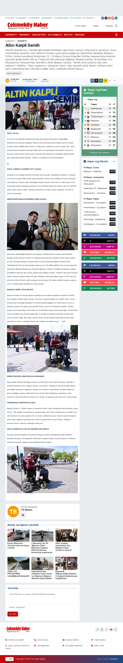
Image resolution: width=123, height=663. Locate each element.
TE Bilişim (114, 659)
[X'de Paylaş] (96, 81)
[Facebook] (97, 630)
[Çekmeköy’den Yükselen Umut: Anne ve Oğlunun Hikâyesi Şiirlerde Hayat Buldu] (42, 563)
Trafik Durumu (100, 640)
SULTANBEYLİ (55, 35)
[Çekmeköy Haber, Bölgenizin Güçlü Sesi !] (27, 26)
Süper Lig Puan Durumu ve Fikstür (17, 647)
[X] (102, 630)
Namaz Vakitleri (72, 640)
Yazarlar (109, 26)
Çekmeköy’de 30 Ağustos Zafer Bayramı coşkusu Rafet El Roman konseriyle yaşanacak (41, 548)
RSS (10, 659)
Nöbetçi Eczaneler (16, 640)
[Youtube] (111, 630)
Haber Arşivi (99, 646)
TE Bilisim (26, 510)
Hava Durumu (42, 640)
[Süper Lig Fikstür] (114, 161)
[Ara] (116, 26)
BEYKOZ (68, 35)
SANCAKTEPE (39, 35)
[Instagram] (106, 630)
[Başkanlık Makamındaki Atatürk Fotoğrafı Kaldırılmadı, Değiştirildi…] (66, 563)
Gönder (12, 614)
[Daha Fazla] (106, 81)
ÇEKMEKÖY (11, 35)
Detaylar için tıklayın (99, 153)
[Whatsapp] (116, 630)
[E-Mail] (23, 515)
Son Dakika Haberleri (73, 646)
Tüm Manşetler (43, 646)
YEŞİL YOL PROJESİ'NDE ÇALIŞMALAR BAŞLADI (18, 574)
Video (96, 26)
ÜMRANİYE (24, 35)
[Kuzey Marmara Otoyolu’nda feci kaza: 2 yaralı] (18, 535)
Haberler (9, 41)
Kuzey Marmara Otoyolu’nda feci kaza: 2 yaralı (18, 545)
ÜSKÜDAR (79, 35)
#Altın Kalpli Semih (13, 73)
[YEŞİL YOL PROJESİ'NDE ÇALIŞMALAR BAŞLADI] (18, 563)
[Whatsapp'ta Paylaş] (101, 81)
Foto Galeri (80, 26)
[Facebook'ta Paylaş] (92, 81)
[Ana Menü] (116, 34)
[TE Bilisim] (13, 511)
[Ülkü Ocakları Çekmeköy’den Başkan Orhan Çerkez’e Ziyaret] (66, 535)
